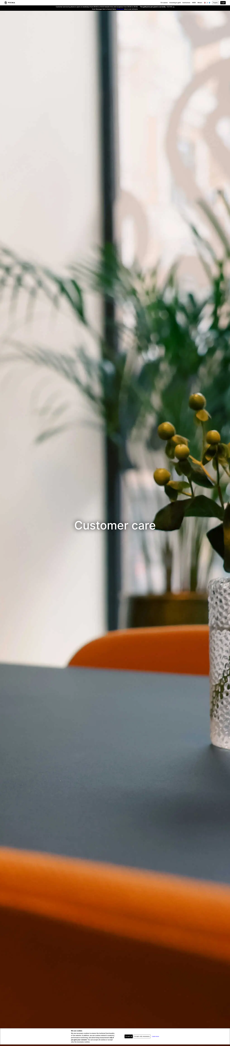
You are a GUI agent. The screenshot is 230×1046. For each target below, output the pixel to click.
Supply (215, 2)
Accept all (128, 1036)
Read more (120, 9)
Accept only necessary (142, 1036)
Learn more (155, 1036)
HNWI (194, 2)
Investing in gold (175, 2)
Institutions (186, 2)
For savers (164, 2)
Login (223, 2)
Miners (200, 2)
